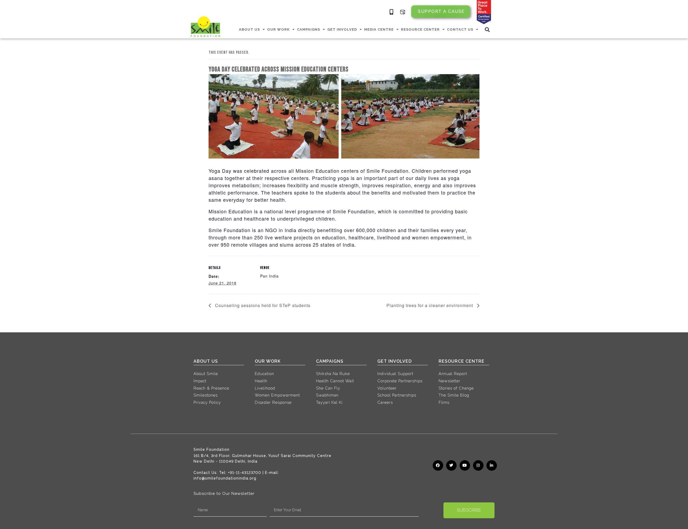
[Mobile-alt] (391, 12)
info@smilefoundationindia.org (225, 478)
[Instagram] (478, 465)
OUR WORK (278, 29)
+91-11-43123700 (244, 472)
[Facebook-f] (438, 465)
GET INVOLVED (342, 29)
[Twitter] (451, 465)
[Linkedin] (491, 465)
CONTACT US (460, 29)
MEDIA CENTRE (379, 29)
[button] (487, 29)
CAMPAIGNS (308, 29)
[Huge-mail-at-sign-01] (402, 12)
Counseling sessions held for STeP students (262, 305)
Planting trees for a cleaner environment (430, 305)
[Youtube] (465, 465)
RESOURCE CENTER (420, 29)
